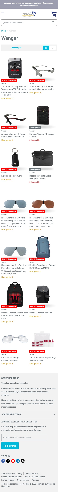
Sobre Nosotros (8, 473)
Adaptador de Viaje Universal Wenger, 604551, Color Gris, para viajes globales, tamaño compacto (14, 90)
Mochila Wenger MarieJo (40, 312)
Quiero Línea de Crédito (35, 476)
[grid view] (46, 48)
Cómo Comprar (31, 473)
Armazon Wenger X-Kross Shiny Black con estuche (13, 135)
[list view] (52, 48)
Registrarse (10, 445)
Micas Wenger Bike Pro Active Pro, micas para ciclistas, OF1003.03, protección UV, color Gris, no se (15, 269)
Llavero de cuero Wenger (12, 175)
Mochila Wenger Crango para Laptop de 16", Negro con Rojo (14, 315)
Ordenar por (16, 48)
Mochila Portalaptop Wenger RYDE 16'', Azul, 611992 (42, 266)
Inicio (3, 31)
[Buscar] (53, 22)
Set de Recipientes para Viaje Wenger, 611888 (42, 358)
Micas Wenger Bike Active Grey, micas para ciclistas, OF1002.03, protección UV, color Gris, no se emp (13, 221)
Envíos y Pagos (7, 480)
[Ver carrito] (54, 13)
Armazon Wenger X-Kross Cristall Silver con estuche (41, 87)
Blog (20, 473)
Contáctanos (23, 480)
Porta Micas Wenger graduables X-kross (10, 358)
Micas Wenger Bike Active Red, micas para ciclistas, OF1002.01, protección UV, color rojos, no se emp (41, 221)
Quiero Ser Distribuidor (11, 476)
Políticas (35, 480)
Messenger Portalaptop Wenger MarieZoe (40, 177)
